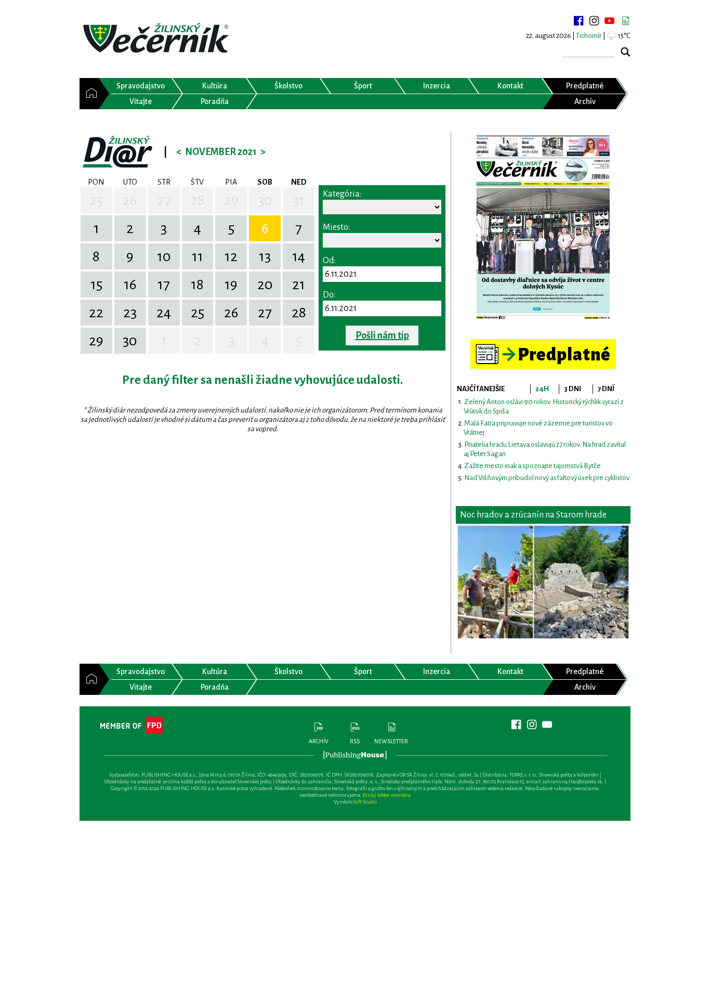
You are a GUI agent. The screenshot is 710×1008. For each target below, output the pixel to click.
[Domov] (89, 93)
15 (96, 284)
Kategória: (342, 194)
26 (130, 200)
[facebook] (578, 21)
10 (164, 256)
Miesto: (336, 227)
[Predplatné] (543, 343)
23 (130, 312)
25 (96, 200)
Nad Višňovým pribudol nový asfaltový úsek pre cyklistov (546, 478)
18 (197, 284)
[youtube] (609, 21)
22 (96, 312)
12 (231, 256)
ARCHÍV (318, 741)
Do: (329, 295)
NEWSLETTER (391, 741)
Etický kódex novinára (387, 795)
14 (298, 256)
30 (265, 200)
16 (130, 284)
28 (197, 200)
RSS (355, 741)
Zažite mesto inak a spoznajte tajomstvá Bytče (532, 466)
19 (231, 284)
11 (197, 256)
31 (299, 200)
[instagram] (594, 21)
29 (231, 200)
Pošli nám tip (382, 335)
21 (298, 284)
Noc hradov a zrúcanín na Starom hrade (533, 515)
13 (265, 256)
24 (163, 312)
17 (163, 284)
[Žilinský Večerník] (157, 39)
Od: (329, 260)
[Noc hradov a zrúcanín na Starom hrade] (543, 582)
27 (164, 200)
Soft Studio (365, 802)
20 (265, 284)
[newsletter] (625, 21)
